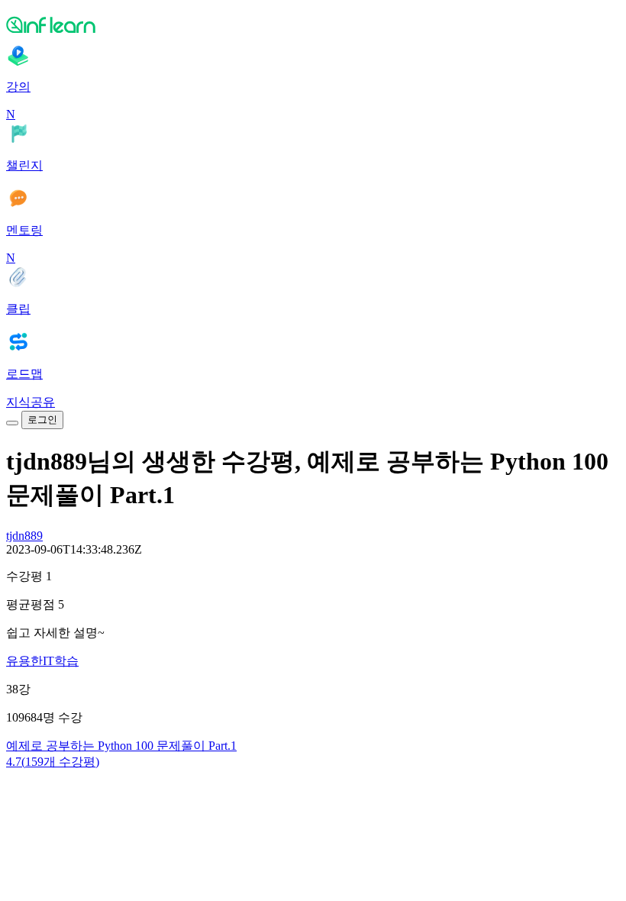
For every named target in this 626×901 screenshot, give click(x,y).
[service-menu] (12, 423)
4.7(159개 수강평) (52, 761)
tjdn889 (24, 535)
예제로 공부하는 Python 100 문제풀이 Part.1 (121, 745)
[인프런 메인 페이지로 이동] (313, 24)
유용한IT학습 (42, 660)
